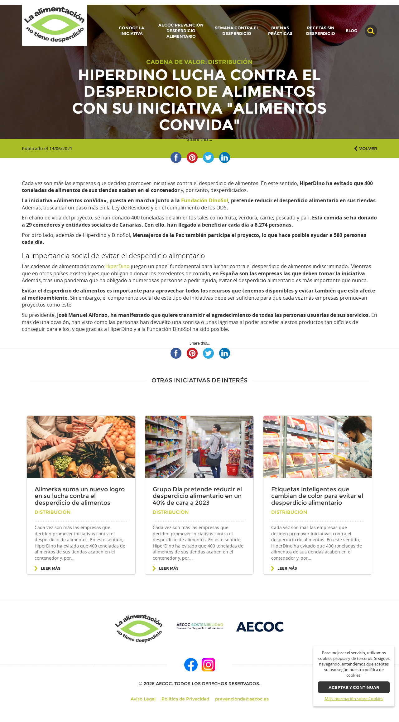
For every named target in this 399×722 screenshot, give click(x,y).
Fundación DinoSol (204, 200)
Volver (368, 148)
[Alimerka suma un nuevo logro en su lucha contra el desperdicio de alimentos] (81, 447)
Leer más (50, 568)
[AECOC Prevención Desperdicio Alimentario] (199, 626)
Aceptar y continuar (354, 687)
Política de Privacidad (185, 698)
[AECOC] (260, 626)
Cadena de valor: (176, 62)
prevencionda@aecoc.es (242, 698)
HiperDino (117, 266)
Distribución (230, 62)
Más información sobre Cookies (354, 698)
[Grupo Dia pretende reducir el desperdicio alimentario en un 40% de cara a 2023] (199, 447)
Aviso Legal (143, 698)
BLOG (351, 31)
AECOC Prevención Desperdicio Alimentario (181, 31)
